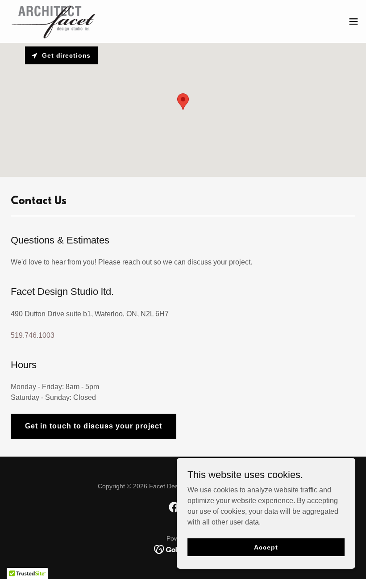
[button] (353, 21)
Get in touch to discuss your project (93, 426)
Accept (266, 546)
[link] (53, 21)
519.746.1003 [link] (32, 335)
